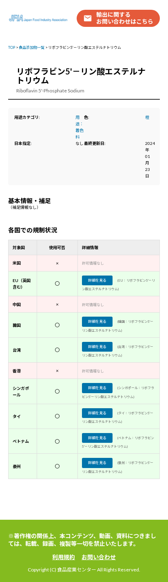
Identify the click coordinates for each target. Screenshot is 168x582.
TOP (11, 47)
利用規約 (63, 557)
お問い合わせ (99, 557)
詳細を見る (97, 280)
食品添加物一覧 (31, 47)
